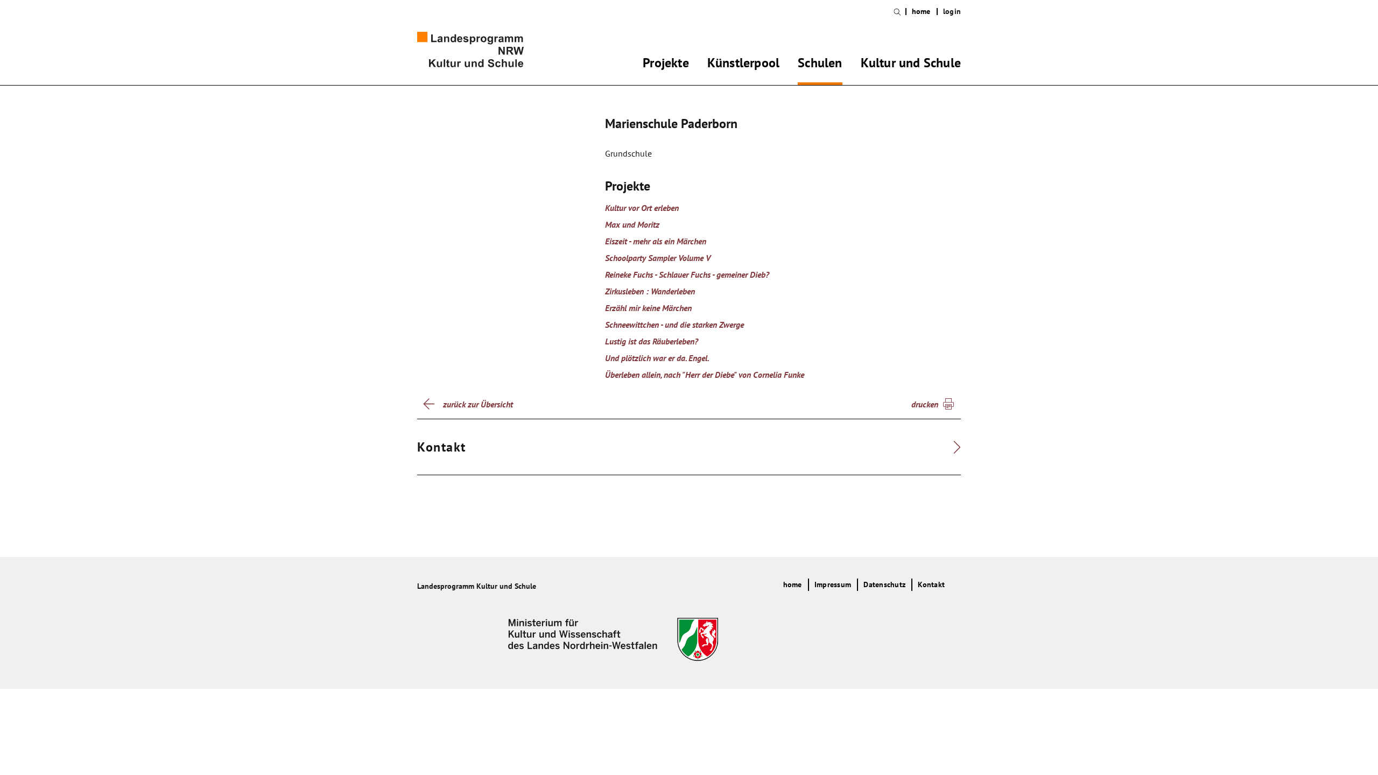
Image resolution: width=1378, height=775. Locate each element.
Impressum (832, 584)
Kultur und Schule (911, 64)
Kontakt (931, 584)
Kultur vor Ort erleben (642, 207)
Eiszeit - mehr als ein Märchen (655, 241)
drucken (924, 404)
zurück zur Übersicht (478, 404)
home (921, 11)
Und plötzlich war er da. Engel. (657, 358)
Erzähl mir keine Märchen (648, 307)
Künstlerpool (743, 64)
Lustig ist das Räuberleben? (651, 341)
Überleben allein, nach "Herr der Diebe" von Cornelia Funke (704, 374)
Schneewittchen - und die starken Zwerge (674, 324)
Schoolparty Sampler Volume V (658, 257)
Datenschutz (884, 584)
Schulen (820, 64)
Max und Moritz (632, 224)
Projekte (666, 64)
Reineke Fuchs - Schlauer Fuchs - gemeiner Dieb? (687, 274)
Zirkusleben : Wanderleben (650, 291)
